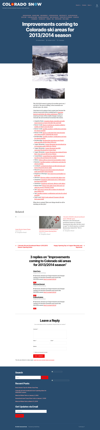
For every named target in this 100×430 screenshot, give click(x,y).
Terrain (48, 18)
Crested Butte (63, 15)
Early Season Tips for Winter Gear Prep (26, 387)
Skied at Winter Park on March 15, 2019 (26, 401)
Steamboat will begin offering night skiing (53, 183)
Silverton (76, 17)
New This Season (54, 17)
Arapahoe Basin (27, 15)
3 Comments (61, 40)
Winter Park (58, 18)
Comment (35, 329)
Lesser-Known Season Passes (22, 229)
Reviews (84, 5)
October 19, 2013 (51, 40)
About (89, 5)
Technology (42, 18)
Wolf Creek (66, 18)
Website (35, 346)
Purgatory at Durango (66, 17)
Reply (35, 282)
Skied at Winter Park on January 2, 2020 (26, 395)
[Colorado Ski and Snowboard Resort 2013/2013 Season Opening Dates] (50, 222)
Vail (53, 18)
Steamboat (34, 18)
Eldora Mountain (72, 15)
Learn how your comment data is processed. (44, 360)
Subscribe (19, 415)
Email (52, 340)
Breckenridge (44, 15)
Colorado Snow (23, 426)
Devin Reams (41, 40)
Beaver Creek (35, 15)
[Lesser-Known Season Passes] (26, 222)
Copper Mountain (53, 15)
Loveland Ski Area (32, 17)
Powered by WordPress (33, 426)
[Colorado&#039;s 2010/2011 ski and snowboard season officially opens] (74, 225)
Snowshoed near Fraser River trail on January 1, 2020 (30, 398)
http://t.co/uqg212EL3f (50, 279)
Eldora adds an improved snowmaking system (52, 160)
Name (34, 340)
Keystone (23, 17)
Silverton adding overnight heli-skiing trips (52, 177)
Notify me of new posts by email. (41, 352)
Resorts (78, 5)
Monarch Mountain (43, 17)
